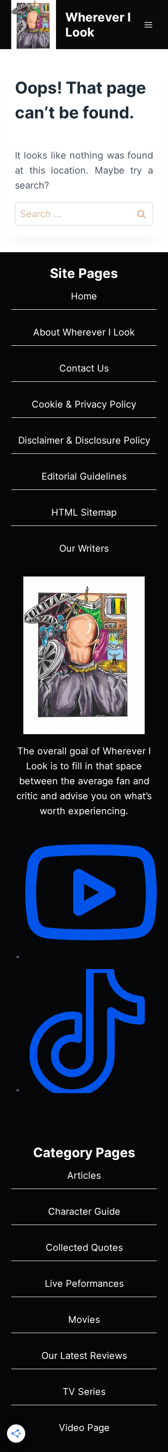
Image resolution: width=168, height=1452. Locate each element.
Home (84, 296)
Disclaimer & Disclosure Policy (84, 440)
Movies (84, 1319)
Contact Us (84, 368)
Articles (84, 1175)
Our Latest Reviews (84, 1355)
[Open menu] (148, 24)
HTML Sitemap (84, 512)
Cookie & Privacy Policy (84, 404)
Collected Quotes (84, 1247)
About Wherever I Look (84, 332)
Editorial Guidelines (84, 476)
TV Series (84, 1391)
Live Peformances (84, 1283)
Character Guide (84, 1211)
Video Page (84, 1427)
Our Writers (84, 548)
